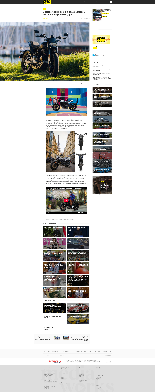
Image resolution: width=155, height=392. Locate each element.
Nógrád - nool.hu (47, 383)
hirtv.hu (62, 377)
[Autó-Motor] (47, 2)
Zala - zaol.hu (63, 368)
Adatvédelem (79, 351)
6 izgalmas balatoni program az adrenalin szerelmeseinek (101, 66)
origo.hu (62, 378)
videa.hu (98, 379)
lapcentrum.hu (99, 380)
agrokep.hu (63, 385)
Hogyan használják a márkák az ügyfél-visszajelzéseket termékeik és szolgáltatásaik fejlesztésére (102, 78)
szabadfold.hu (64, 376)
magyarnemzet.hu (64, 374)
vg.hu (62, 384)
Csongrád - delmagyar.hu (48, 374)
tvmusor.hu (81, 382)
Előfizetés (105, 16)
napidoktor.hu (81, 375)
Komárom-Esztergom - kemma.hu (50, 382)
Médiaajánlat (55, 351)
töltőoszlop (71, 219)
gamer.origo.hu (82, 373)
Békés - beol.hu (47, 372)
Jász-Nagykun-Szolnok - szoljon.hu (50, 381)
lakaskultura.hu (82, 372)
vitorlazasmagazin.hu (83, 380)
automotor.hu (81, 370)
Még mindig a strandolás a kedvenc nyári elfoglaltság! (101, 62)
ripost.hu (98, 367)
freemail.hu (98, 377)
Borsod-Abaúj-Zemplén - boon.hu (50, 373)
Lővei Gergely (45, 18)
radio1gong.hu (99, 387)
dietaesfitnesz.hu (82, 379)
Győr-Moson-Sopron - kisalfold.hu (50, 377)
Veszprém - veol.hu (65, 367)
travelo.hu (81, 377)
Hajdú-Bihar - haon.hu (48, 379)
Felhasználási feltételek (67, 351)
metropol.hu (98, 368)
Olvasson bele (105, 13)
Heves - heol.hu (47, 380)
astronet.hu (81, 369)
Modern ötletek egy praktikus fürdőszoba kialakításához (101, 74)
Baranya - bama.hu (47, 370)
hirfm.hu (97, 388)
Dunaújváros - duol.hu (48, 375)
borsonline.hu (81, 388)
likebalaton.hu (81, 374)
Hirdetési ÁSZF (87, 351)
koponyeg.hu (98, 378)
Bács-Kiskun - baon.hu (48, 369)
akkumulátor (48, 219)
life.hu (97, 369)
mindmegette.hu (82, 376)
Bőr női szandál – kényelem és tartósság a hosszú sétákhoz (101, 70)
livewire (61, 219)
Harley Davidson (55, 219)
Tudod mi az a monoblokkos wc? (99, 58)
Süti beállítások (107, 351)
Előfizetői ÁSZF (97, 351)
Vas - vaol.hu (46, 388)
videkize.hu (81, 381)
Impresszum (47, 351)
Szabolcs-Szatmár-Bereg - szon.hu (50, 386)
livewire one (66, 219)
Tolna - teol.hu (46, 387)
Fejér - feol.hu (46, 376)
